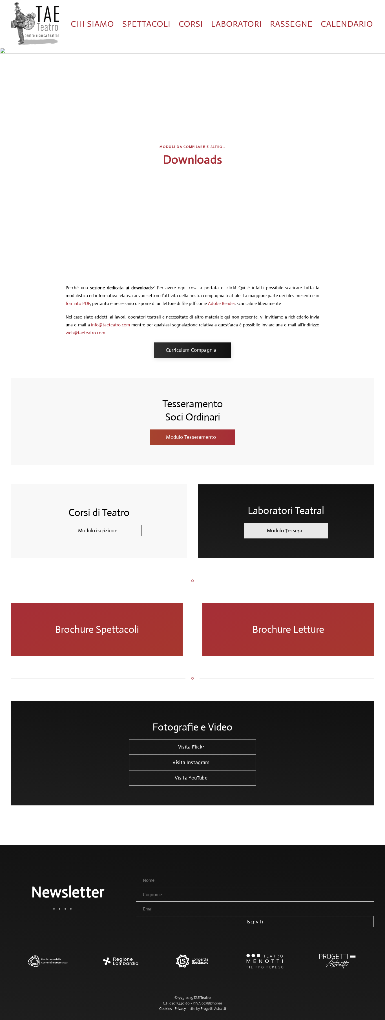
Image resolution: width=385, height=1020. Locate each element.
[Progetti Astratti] (337, 964)
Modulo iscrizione (97, 530)
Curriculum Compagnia (191, 350)
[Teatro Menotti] (265, 964)
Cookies (165, 1008)
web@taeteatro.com (85, 333)
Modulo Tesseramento (191, 437)
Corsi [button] (191, 24)
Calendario (347, 24)
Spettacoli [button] (146, 24)
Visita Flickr (191, 747)
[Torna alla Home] (35, 24)
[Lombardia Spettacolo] (192, 964)
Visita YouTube (191, 778)
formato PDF (78, 303)
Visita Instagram (191, 762)
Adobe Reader (221, 303)
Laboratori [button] (236, 24)
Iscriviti (255, 922)
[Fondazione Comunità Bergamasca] (47, 964)
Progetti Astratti (213, 1008)
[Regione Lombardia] (120, 964)
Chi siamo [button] (92, 24)
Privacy (180, 1008)
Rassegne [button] (291, 24)
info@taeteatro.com (110, 325)
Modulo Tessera (284, 530)
